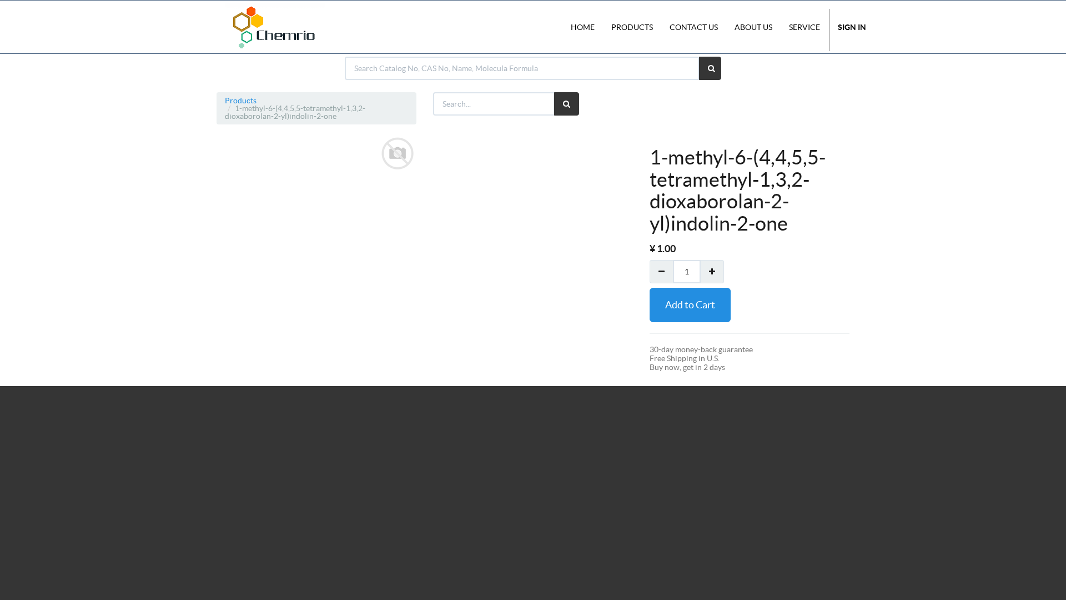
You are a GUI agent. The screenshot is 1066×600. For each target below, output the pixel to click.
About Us (753, 27)
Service (804, 27)
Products (241, 100)
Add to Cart (690, 305)
